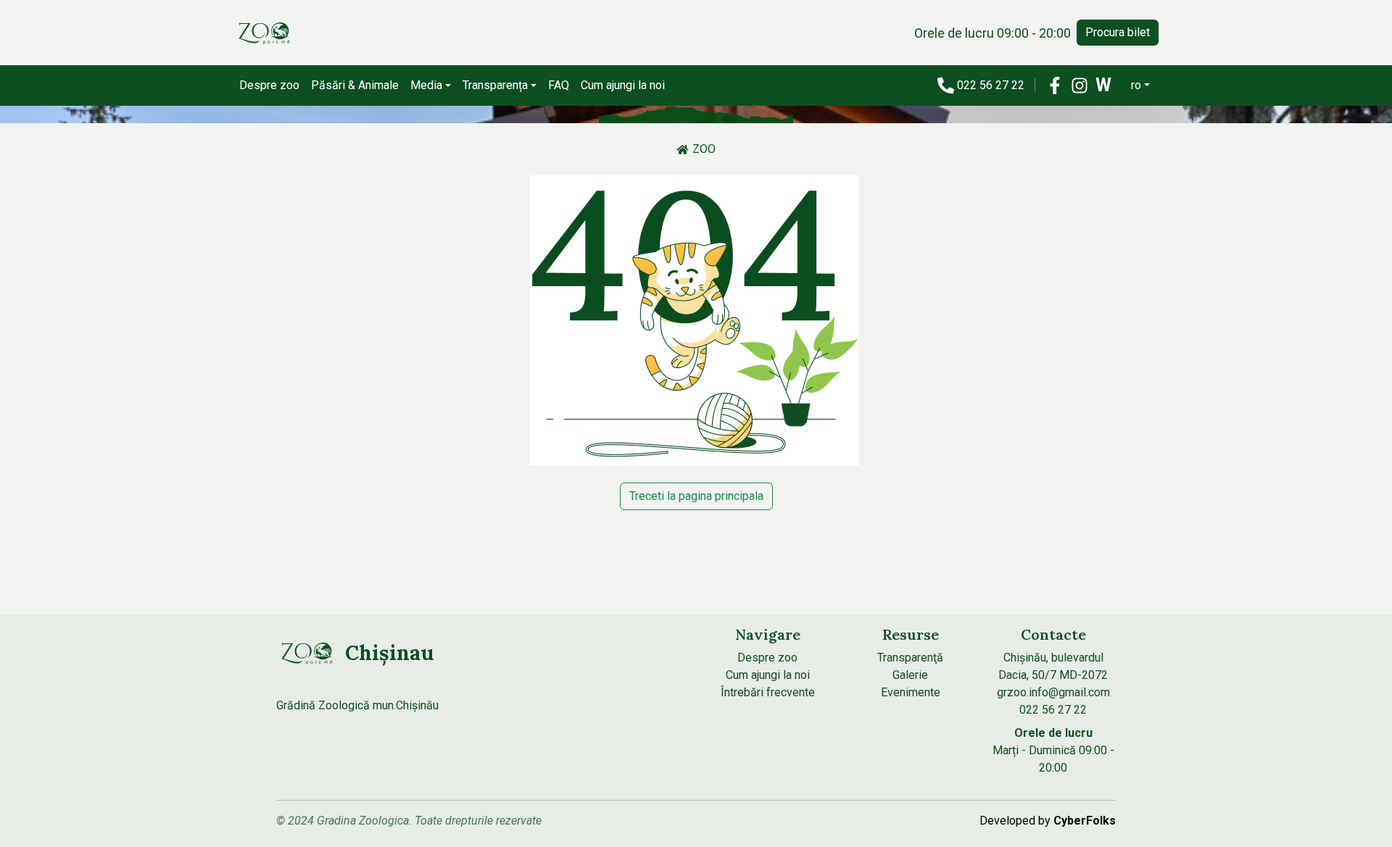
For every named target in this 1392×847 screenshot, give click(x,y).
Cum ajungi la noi (623, 85)
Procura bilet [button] (1117, 32)
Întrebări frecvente (768, 692)
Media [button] (426, 85)
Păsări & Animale (355, 85)
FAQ (558, 85)
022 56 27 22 (992, 85)
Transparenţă (910, 657)
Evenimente (910, 692)
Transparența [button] (495, 85)
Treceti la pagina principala (696, 496)
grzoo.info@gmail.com (1053, 692)
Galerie (910, 675)
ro (1136, 85)
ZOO (704, 149)
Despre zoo (269, 85)
